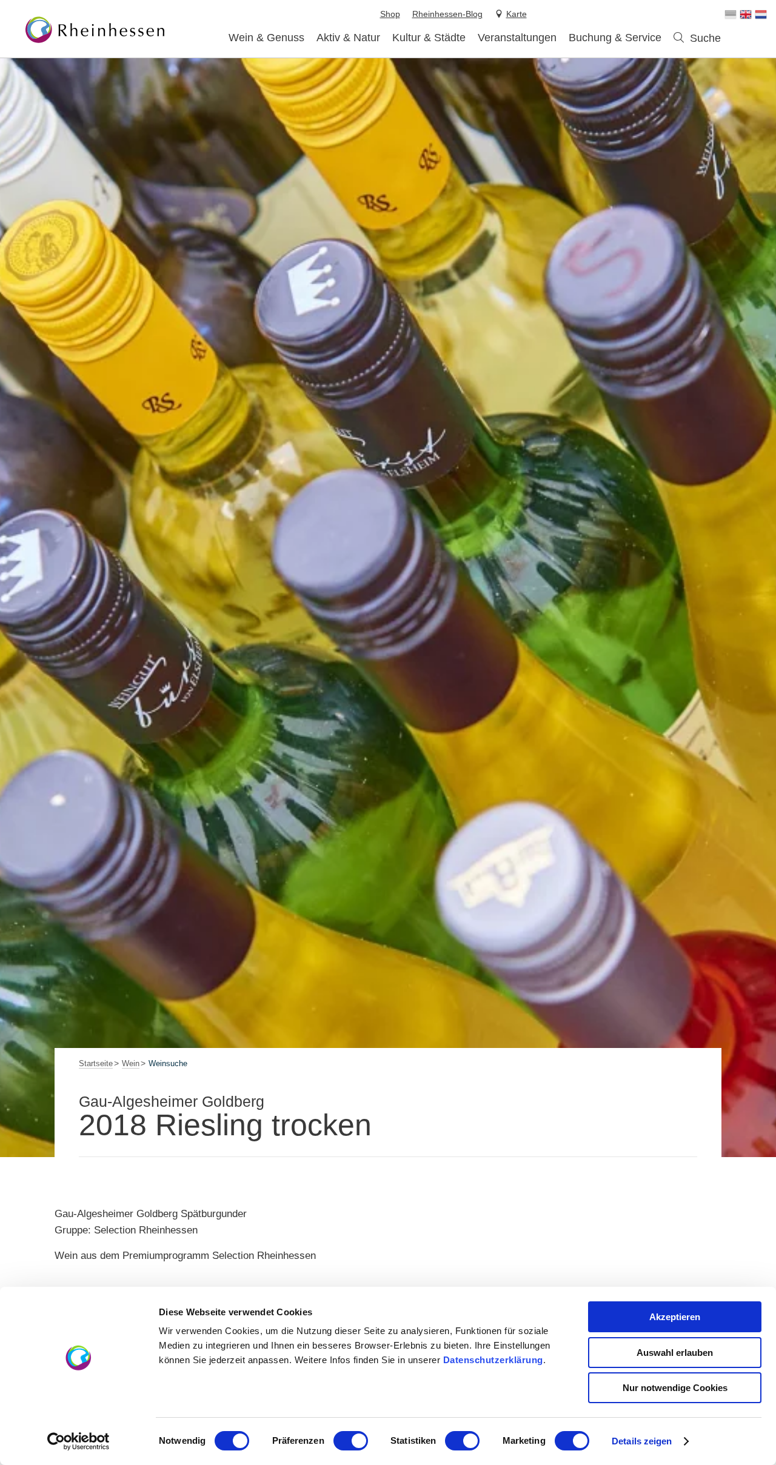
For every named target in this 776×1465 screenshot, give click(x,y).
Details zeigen (642, 1441)
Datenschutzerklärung (493, 1360)
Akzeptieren (674, 1317)
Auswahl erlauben (675, 1352)
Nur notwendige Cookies (675, 1388)
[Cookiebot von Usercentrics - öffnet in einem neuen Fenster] (78, 1441)
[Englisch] (746, 14)
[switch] (350, 1440)
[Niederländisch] (761, 14)
